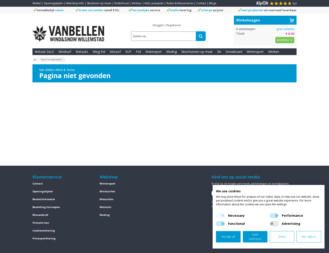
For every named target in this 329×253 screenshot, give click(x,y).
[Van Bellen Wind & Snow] (68, 30)
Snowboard (234, 51)
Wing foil (99, 51)
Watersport (153, 51)
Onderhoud (121, 3)
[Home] (34, 59)
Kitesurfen (106, 199)
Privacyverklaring (44, 238)
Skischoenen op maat (197, 51)
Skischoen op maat (99, 3)
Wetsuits (82, 51)
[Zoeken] (201, 36)
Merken (273, 51)
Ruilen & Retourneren (180, 3)
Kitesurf (115, 51)
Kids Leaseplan (154, 3)
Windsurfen (107, 191)
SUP (128, 51)
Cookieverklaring (43, 230)
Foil (138, 51)
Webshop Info (75, 3)
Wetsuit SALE (44, 51)
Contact (201, 3)
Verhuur (137, 3)
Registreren (174, 25)
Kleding (171, 51)
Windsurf (64, 51)
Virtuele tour (40, 222)
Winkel (36, 3)
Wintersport (255, 51)
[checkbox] (220, 215)
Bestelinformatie (43, 199)
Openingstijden (53, 3)
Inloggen (158, 25)
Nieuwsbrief (40, 215)
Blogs (212, 3)
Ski (219, 51)
